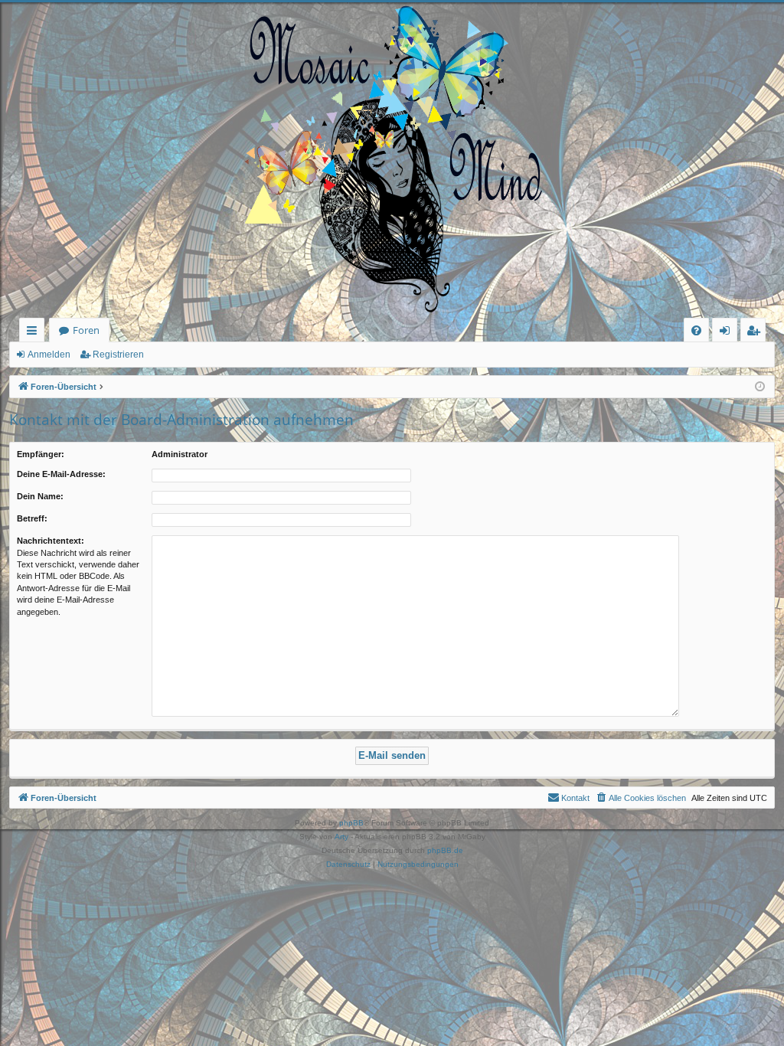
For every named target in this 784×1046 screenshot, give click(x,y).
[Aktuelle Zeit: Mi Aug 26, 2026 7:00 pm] (760, 387)
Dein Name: (40, 496)
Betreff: (32, 518)
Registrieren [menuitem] (756, 332)
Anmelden (49, 354)
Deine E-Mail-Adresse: (61, 474)
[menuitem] (696, 330)
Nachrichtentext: (50, 540)
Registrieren (118, 354)
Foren (86, 330)
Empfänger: (40, 454)
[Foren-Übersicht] (392, 160)
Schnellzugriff (35, 332)
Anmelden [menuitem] (728, 332)
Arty (341, 836)
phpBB (351, 823)
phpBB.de (445, 850)
